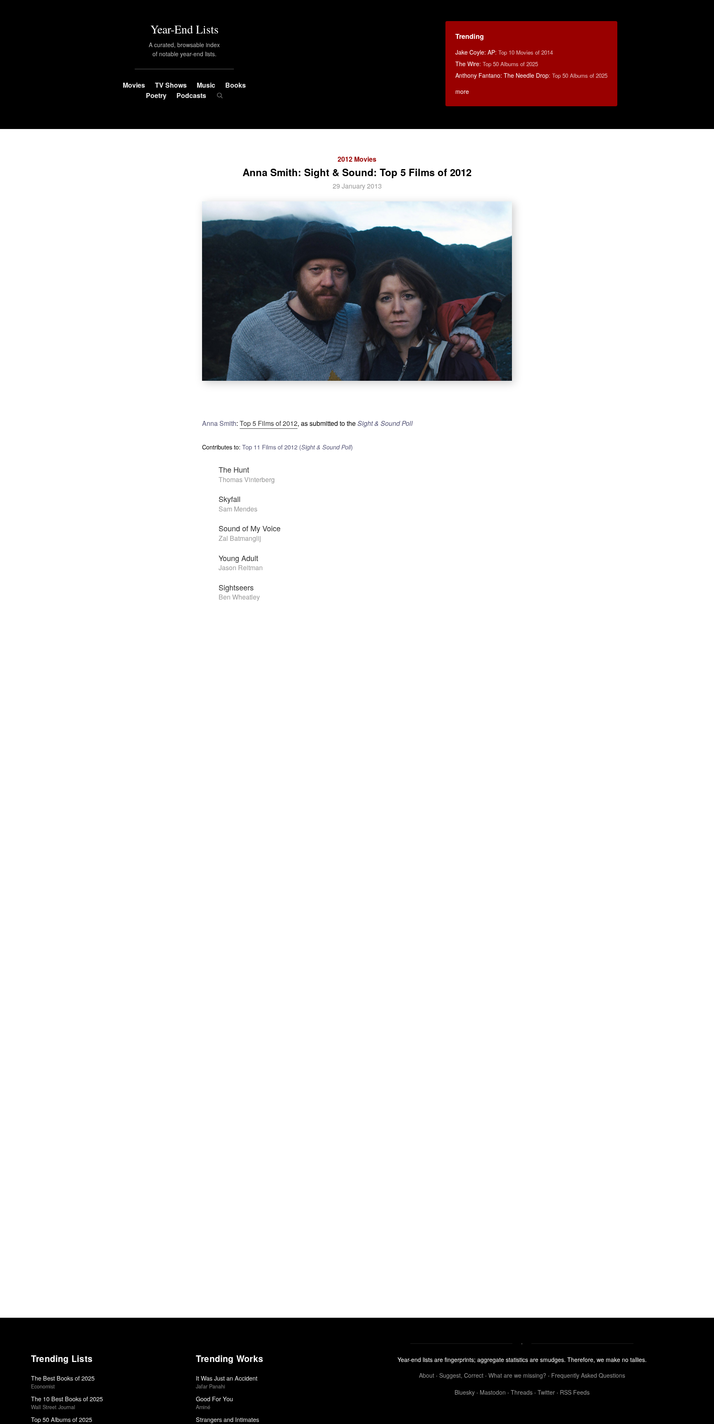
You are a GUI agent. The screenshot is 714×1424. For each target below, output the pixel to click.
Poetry (156, 95)
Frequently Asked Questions (588, 1375)
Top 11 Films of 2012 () (297, 446)
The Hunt (234, 469)
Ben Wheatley (239, 597)
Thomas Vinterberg (247, 479)
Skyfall (229, 498)
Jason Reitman (241, 567)
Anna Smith (219, 423)
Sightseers (236, 587)
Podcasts (191, 95)
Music (206, 85)
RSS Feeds (575, 1392)
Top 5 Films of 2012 (269, 423)
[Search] (220, 95)
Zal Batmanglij (240, 538)
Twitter (546, 1392)
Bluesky (465, 1392)
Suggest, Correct (461, 1375)
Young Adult (238, 557)
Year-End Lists (184, 29)
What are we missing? (517, 1375)
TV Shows (171, 85)
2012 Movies (357, 159)
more (462, 91)
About (426, 1375)
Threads (522, 1392)
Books (235, 85)
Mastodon (493, 1392)
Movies (134, 85)
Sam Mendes (238, 509)
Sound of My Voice (250, 528)
